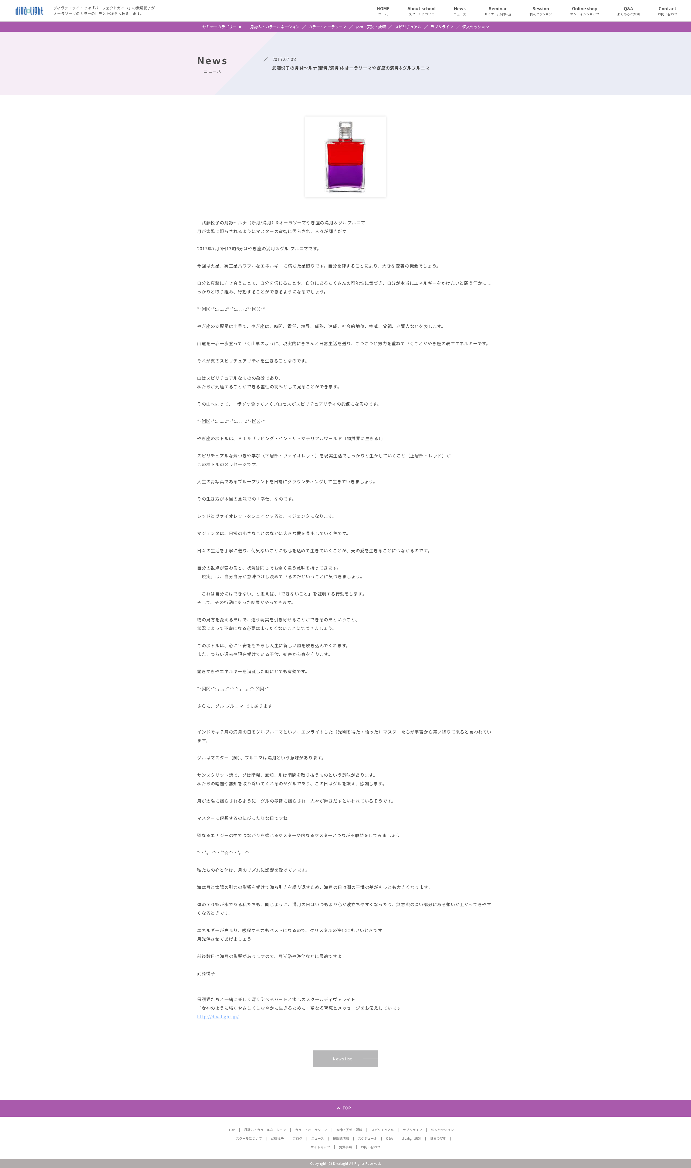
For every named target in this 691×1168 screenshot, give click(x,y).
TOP (347, 1108)
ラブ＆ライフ (442, 27)
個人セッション (475, 27)
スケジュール (367, 1138)
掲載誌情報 (341, 1138)
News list (342, 1058)
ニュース (317, 1138)
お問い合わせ (370, 1147)
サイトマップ (320, 1147)
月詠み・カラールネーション (274, 27)
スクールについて (249, 1138)
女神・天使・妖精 (370, 27)
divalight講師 (411, 1138)
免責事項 (345, 1147)
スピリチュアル (408, 27)
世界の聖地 (438, 1138)
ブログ (297, 1138)
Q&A (389, 1138)
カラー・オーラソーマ (327, 27)
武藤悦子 (277, 1138)
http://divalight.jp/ (218, 1016)
